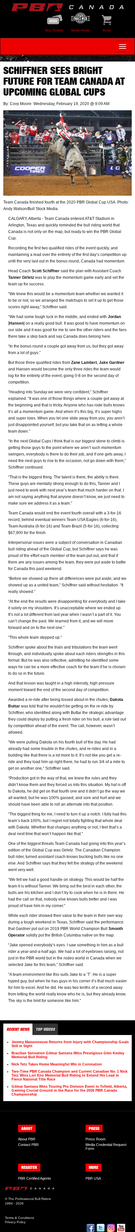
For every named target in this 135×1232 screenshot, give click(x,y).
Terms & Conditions (19, 1218)
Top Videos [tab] (45, 1029)
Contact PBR (28, 1145)
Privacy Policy (15, 1222)
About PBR (26, 1139)
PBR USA (93, 1178)
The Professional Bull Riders (29, 1199)
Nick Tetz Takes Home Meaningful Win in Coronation (56, 1064)
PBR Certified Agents (34, 1178)
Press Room (96, 1139)
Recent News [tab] (18, 1029)
